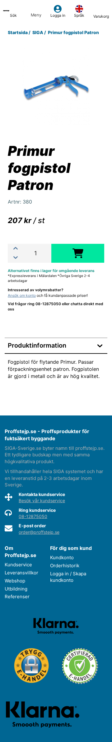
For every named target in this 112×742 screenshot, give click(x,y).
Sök (13, 15)
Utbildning (16, 589)
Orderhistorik (64, 566)
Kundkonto (62, 557)
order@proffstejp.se (39, 532)
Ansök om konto (22, 295)
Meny (36, 14)
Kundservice (18, 565)
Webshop (15, 581)
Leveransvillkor (21, 573)
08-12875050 (33, 516)
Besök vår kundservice (42, 500)
